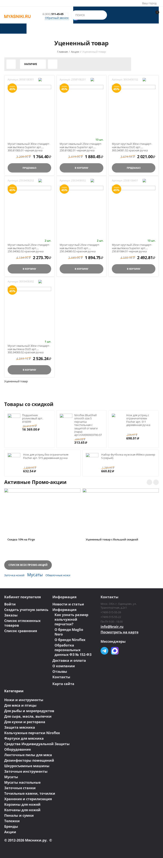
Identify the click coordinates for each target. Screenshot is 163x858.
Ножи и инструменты (23, 700)
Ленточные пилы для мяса (28, 755)
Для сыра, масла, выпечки (28, 716)
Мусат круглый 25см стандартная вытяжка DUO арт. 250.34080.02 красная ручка (80, 246)
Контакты (61, 677)
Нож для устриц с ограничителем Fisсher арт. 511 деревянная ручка (138, 420)
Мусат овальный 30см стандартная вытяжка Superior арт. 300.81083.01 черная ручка (29, 145)
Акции (10, 832)
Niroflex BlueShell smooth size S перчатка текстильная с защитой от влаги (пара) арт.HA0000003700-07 (88, 425)
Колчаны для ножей (22, 810)
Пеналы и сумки (19, 815)
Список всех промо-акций (28, 565)
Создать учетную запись (26, 609)
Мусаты (35, 575)
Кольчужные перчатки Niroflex (32, 733)
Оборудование (17, 749)
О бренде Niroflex (70, 639)
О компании (63, 666)
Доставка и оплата (69, 660)
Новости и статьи (68, 604)
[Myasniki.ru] (17, 16)
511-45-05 (52, 14)
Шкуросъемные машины (26, 766)
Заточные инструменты (26, 771)
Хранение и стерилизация (28, 799)
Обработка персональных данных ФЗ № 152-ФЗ (73, 650)
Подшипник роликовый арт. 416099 (32, 418)
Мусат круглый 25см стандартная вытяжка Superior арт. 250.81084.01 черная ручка (132, 246)
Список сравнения (20, 631)
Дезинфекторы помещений (29, 760)
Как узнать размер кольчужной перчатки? (71, 619)
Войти (10, 604)
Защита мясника (19, 727)
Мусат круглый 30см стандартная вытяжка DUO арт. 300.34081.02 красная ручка (132, 145)
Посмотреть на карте (119, 632)
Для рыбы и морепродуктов (29, 711)
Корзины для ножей (22, 804)
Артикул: (13, 79)
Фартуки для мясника (24, 738)
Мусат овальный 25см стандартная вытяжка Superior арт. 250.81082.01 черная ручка (81, 145)
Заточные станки (20, 788)
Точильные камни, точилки (29, 793)
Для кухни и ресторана (24, 722)
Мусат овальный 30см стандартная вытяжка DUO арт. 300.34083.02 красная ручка (29, 347)
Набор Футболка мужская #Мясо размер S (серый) (128, 456)
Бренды (11, 826)
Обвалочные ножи (57, 575)
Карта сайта (63, 683)
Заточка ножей (14, 575)
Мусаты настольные (22, 782)
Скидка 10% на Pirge (21, 539)
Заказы (11, 615)
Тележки (12, 821)
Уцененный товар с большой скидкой (112, 539)
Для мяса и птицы (20, 705)
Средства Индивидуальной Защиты (37, 744)
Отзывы (59, 671)
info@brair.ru (112, 626)
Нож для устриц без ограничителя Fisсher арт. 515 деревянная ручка (45, 456)
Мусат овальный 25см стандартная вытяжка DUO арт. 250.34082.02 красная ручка (29, 246)
